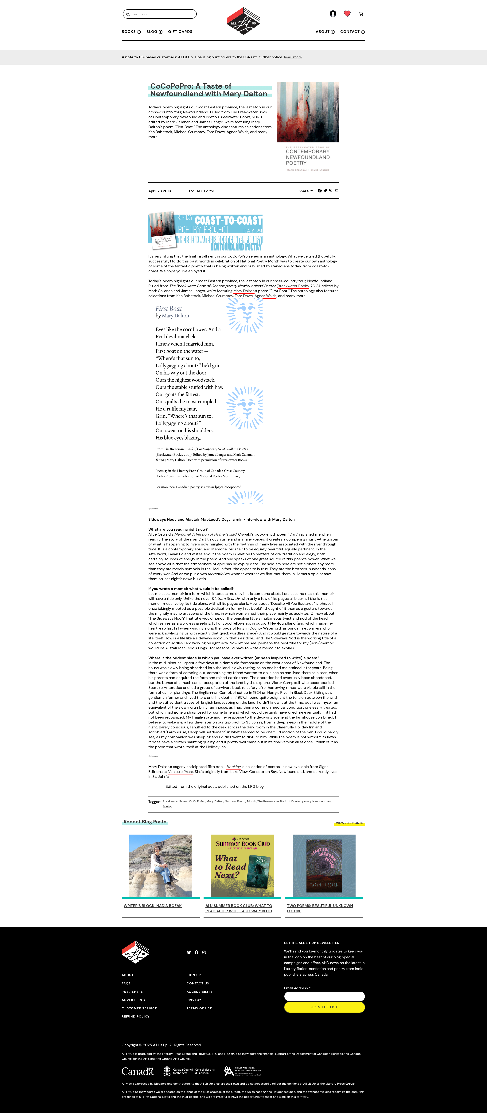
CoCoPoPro (197, 801)
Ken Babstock (188, 295)
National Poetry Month (240, 801)
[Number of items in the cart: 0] (361, 14)
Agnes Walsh (265, 295)
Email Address (297, 988)
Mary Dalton (244, 290)
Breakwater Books (293, 285)
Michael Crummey (217, 295)
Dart (293, 534)
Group (350, 1084)
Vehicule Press (180, 771)
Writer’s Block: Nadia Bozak (153, 905)
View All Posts (349, 822)
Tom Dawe (244, 295)
